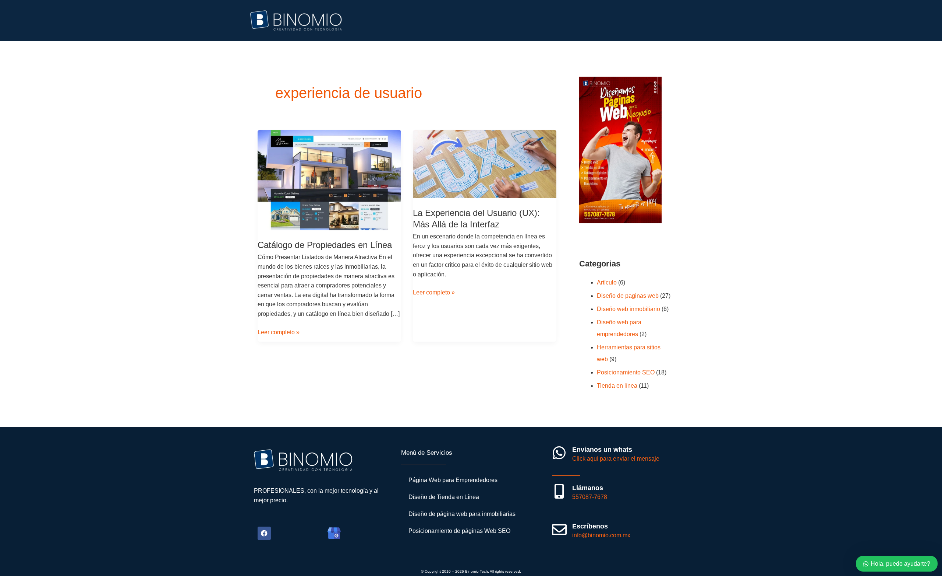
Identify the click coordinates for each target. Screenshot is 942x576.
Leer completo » (279, 331)
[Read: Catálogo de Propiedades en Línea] (329, 180)
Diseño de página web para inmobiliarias (462, 514)
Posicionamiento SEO (626, 372)
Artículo (607, 282)
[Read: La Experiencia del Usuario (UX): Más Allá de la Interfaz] (484, 164)
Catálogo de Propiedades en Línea (325, 245)
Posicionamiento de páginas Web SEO (459, 531)
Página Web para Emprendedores (452, 480)
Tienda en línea (617, 386)
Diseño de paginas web (628, 296)
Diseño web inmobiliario (628, 309)
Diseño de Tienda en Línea (443, 497)
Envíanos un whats (602, 449)
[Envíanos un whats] (559, 453)
